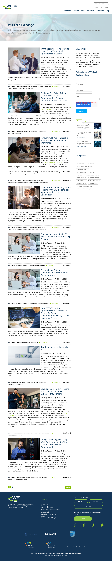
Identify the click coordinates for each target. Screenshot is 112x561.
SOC (22, 384)
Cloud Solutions (45, 504)
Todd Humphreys (49, 199)
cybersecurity (34, 131)
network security (82, 172)
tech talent (31, 88)
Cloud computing (94, 180)
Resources (100, 11)
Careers (96, 7)
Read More (66, 86)
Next (67, 487)
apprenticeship (17, 133)
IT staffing (12, 86)
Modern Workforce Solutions (48, 514)
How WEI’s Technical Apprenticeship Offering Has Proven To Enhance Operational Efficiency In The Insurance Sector (55, 313)
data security (81, 180)
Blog (107, 11)
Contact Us (105, 7)
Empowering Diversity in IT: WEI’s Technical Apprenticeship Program (56, 236)
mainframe (19, 435)
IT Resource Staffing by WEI (23, 86)
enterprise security (93, 175)
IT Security (80, 175)
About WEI (12, 180)
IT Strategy (12, 227)
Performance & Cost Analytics (49, 518)
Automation (14, 382)
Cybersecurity (44, 506)
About (83, 11)
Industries (90, 11)
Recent (79, 121)
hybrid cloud (81, 178)
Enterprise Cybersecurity (28, 229)
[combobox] (100, 4)
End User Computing (46, 511)
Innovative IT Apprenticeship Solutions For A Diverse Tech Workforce (54, 140)
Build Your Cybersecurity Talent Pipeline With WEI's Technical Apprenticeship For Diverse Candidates (56, 191)
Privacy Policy (83, 547)
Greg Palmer (47, 104)
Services (76, 11)
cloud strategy (93, 178)
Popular (86, 121)
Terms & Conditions (73, 547)
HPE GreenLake (81, 183)
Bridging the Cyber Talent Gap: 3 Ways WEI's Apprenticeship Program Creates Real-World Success (54, 97)
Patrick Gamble (48, 58)
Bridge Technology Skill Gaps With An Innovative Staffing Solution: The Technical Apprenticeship (55, 443)
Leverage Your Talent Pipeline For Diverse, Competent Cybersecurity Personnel (55, 391)
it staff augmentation (43, 303)
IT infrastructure (82, 169)
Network (43, 516)
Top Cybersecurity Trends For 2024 (55, 348)
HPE (92, 172)
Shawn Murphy (48, 353)
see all (78, 192)
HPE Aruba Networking (84, 189)
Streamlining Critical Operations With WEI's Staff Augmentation (54, 272)
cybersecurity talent (27, 182)
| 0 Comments (55, 86)
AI (9, 382)
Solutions (67, 11)
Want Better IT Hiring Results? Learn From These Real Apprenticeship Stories (55, 51)
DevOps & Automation (47, 507)
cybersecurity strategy (37, 86)
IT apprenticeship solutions (19, 88)
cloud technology (36, 477)
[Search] (108, 4)
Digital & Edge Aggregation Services (50, 509)
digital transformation (16, 433)
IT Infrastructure (45, 512)
